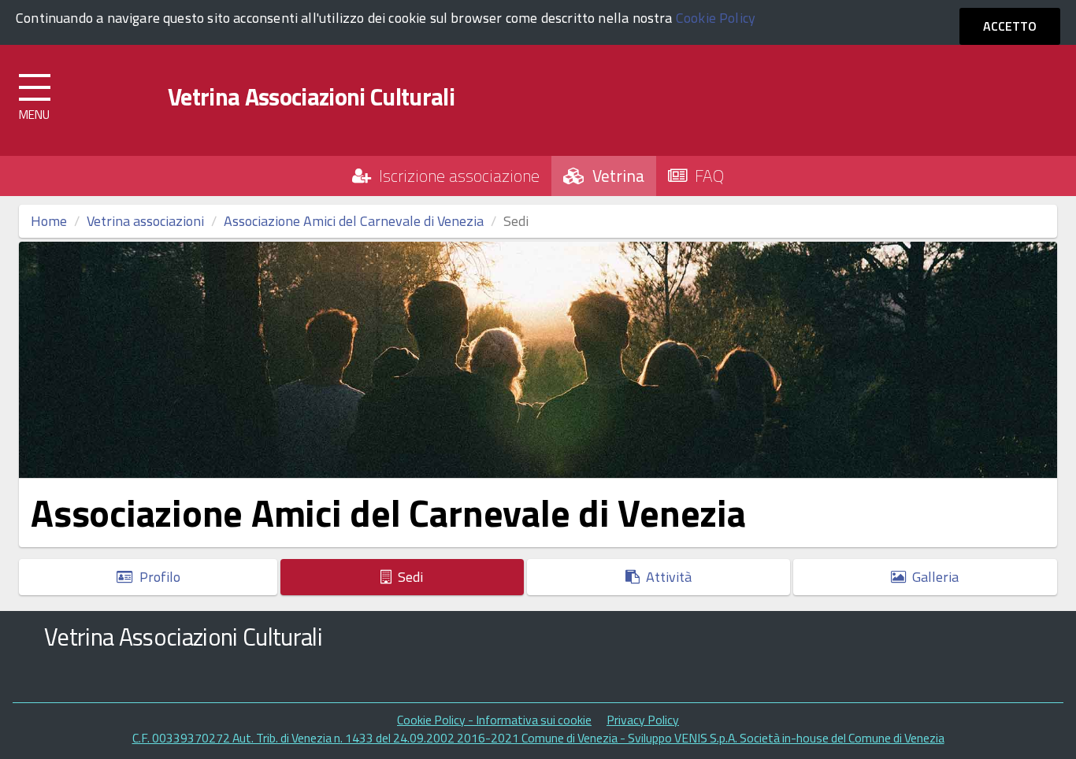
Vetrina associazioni (145, 220)
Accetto (1010, 26)
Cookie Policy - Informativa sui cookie (494, 719)
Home (49, 220)
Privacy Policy (643, 719)
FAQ (705, 175)
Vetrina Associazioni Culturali (311, 97)
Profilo (156, 576)
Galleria (932, 576)
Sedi (407, 576)
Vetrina (614, 175)
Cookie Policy (715, 17)
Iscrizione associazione (455, 175)
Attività (666, 576)
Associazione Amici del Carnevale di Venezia (354, 220)
